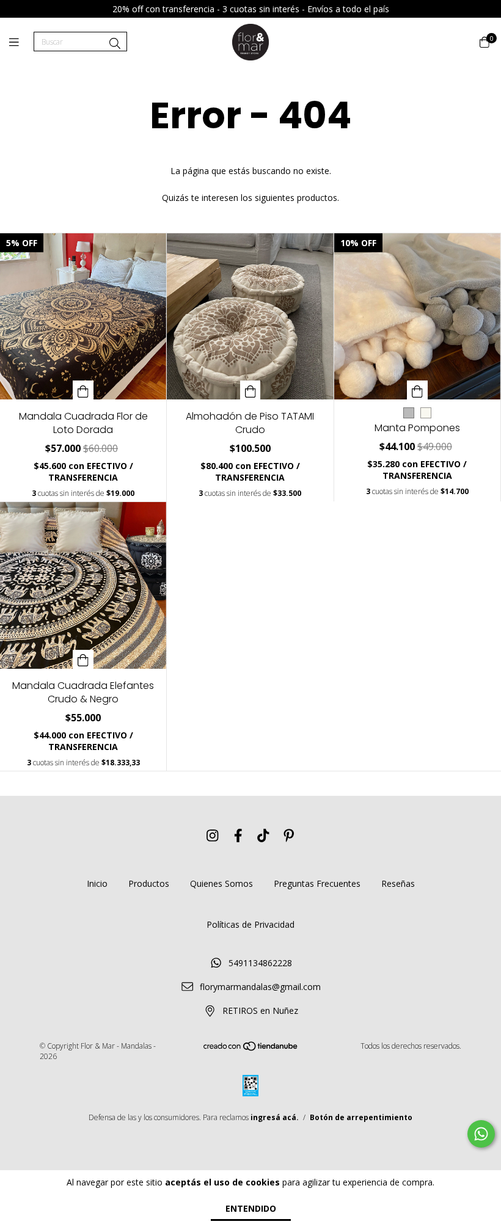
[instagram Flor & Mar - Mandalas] (212, 835)
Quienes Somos (221, 883)
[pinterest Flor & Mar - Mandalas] (289, 835)
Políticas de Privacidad (250, 924)
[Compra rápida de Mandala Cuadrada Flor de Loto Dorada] (83, 389)
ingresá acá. (274, 1117)
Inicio (97, 883)
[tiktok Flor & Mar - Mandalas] (263, 835)
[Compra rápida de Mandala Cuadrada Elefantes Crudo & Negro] (83, 659)
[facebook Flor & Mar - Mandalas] (238, 835)
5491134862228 (260, 963)
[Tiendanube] (251, 1049)
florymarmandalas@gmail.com (260, 986)
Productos (148, 883)
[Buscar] (115, 43)
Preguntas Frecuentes (317, 883)
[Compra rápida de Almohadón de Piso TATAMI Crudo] (250, 389)
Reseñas (398, 883)
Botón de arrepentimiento (361, 1117)
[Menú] (21, 42)
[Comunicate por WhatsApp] (481, 1134)
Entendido (250, 1208)
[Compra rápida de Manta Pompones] (417, 389)
